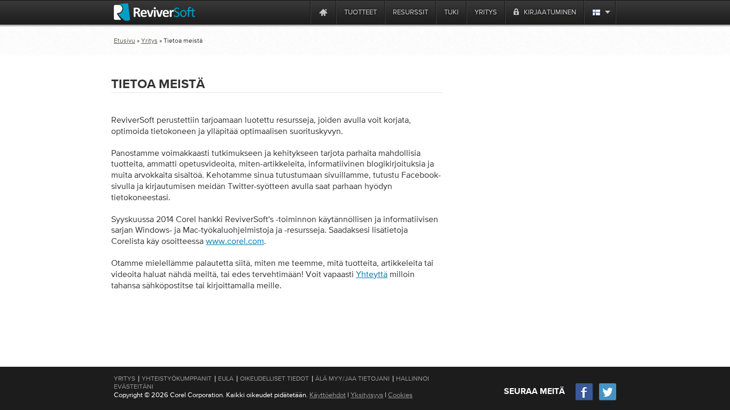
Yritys (149, 40)
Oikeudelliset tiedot (274, 378)
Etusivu (124, 40)
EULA (226, 378)
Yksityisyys (367, 395)
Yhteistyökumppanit (177, 378)
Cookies (400, 395)
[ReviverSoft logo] (154, 12)
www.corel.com (235, 241)
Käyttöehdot (327, 395)
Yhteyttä (371, 274)
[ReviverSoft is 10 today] (299, 12)
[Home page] (323, 12)
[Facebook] (585, 399)
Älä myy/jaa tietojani (352, 378)
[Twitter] (607, 399)
